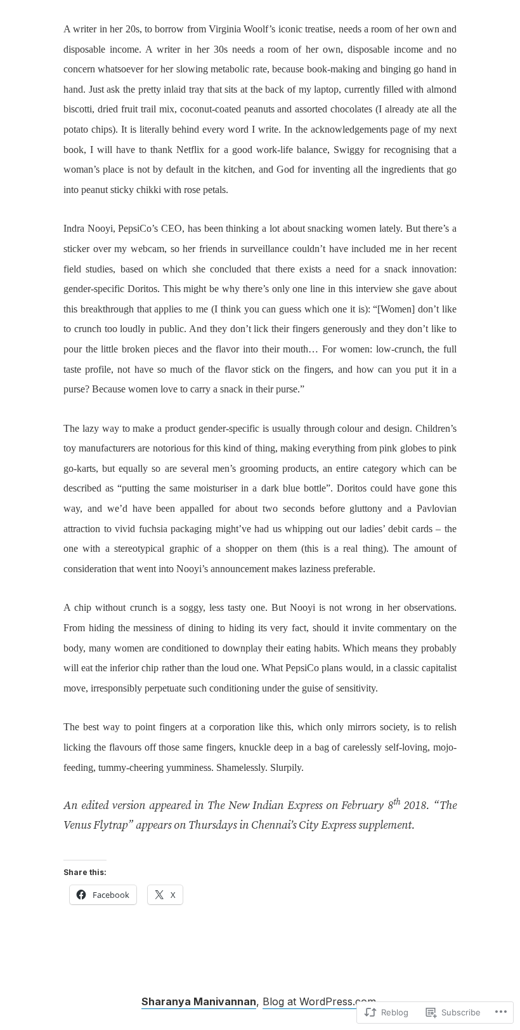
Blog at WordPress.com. (321, 1001)
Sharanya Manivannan (198, 1001)
